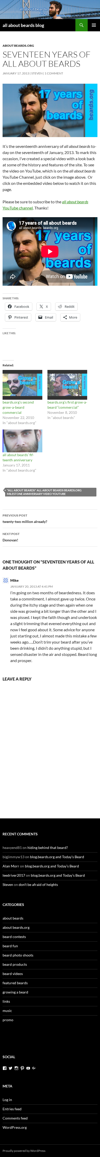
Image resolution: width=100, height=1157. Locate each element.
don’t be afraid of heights (38, 884)
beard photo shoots (18, 955)
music (7, 1010)
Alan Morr (11, 866)
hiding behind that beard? (47, 847)
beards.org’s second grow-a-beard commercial (18, 407)
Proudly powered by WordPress (24, 1151)
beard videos (13, 973)
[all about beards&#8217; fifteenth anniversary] (22, 440)
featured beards (15, 983)
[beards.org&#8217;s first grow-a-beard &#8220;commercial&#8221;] (67, 385)
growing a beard (15, 992)
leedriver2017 (14, 875)
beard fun (10, 946)
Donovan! (11, 537)
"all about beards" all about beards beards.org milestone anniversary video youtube (44, 492)
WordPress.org (15, 1127)
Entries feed (12, 1109)
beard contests (14, 936)
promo (8, 1020)
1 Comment (54, 73)
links (6, 1001)
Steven (37, 73)
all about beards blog (23, 25)
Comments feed (15, 1118)
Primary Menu (94, 25)
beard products (15, 964)
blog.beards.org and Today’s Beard (57, 857)
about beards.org (18, 45)
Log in (7, 1099)
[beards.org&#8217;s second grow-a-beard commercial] (22, 385)
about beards (13, 918)
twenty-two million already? (25, 518)
